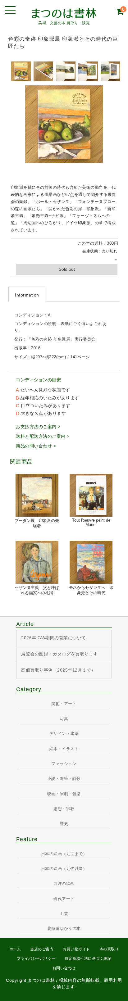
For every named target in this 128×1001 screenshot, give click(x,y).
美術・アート (63, 704)
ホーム (15, 949)
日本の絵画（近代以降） (64, 869)
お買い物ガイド (76, 949)
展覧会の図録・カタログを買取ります (59, 653)
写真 (64, 719)
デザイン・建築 (64, 734)
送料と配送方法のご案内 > (43, 436)
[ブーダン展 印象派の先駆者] (37, 495)
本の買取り (109, 949)
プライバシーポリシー (36, 958)
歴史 (64, 824)
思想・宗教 (64, 809)
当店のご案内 (41, 949)
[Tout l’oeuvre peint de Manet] (91, 495)
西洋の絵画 (64, 883)
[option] (21, 71)
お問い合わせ (64, 968)
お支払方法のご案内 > (38, 426)
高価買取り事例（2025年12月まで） (58, 670)
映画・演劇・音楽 (64, 794)
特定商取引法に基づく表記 (88, 958)
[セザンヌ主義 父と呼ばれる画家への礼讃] (37, 562)
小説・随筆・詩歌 (64, 779)
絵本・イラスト (64, 749)
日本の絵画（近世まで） (64, 854)
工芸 (64, 914)
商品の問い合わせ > (36, 445)
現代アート (64, 899)
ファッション (63, 764)
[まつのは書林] (64, 13)
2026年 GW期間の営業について (53, 637)
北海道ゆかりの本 (64, 928)
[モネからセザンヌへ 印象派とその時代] (91, 562)
